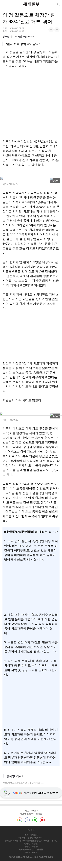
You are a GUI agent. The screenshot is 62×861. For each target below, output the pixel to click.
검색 (58, 4)
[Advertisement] (31, 103)
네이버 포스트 (34, 819)
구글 (19, 819)
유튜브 (42, 819)
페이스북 (27, 819)
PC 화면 (31, 829)
